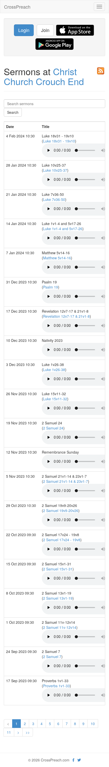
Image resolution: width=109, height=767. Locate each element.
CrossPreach (17, 6)
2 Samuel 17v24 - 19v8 (61, 539)
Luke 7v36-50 (54, 199)
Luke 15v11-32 (55, 398)
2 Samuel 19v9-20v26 (60, 510)
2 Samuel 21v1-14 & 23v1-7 (65, 481)
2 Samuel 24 (53, 427)
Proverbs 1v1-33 (56, 685)
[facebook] (73, 759)
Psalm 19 (50, 287)
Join (45, 30)
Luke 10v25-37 (55, 170)
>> (28, 732)
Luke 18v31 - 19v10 (59, 140)
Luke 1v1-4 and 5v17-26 (62, 228)
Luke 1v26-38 (54, 369)
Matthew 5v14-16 (57, 257)
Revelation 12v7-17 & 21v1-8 (66, 316)
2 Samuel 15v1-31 (57, 568)
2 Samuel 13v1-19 (57, 598)
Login (23, 30)
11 (9, 732)
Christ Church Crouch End (44, 76)
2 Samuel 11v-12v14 (59, 627)
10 (93, 723)
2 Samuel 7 (52, 656)
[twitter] (79, 759)
